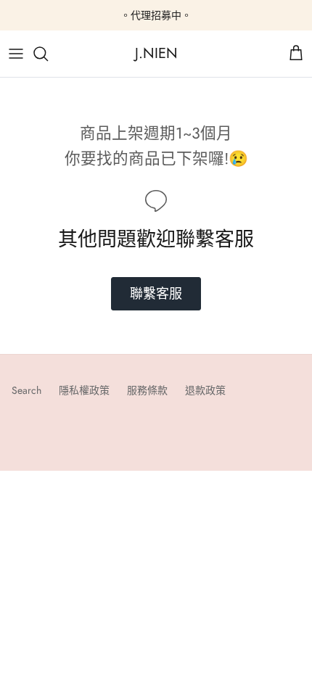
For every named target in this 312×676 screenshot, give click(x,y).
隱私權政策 (84, 390)
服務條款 (147, 390)
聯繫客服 (156, 293)
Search (26, 390)
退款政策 (205, 390)
